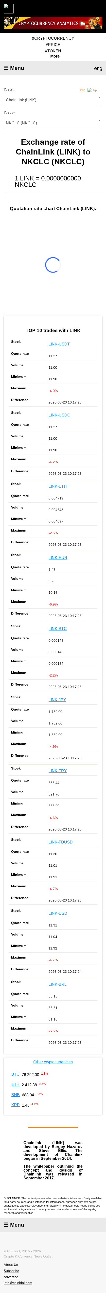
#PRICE (53, 45)
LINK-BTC (58, 629)
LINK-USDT (59, 344)
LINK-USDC (59, 415)
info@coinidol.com (18, 1283)
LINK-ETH (58, 486)
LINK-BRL (58, 984)
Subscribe (11, 1271)
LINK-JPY (57, 700)
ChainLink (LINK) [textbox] (21, 100)
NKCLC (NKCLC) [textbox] (21, 123)
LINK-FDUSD (61, 842)
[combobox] (53, 100)
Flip (83, 90)
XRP (15, 1105)
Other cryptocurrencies (53, 1062)
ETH (15, 1084)
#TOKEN (53, 51)
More (55, 56)
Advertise (11, 1277)
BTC (15, 1074)
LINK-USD (58, 913)
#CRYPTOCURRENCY (53, 38)
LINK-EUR (58, 558)
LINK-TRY (58, 771)
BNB (15, 1095)
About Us (11, 1265)
